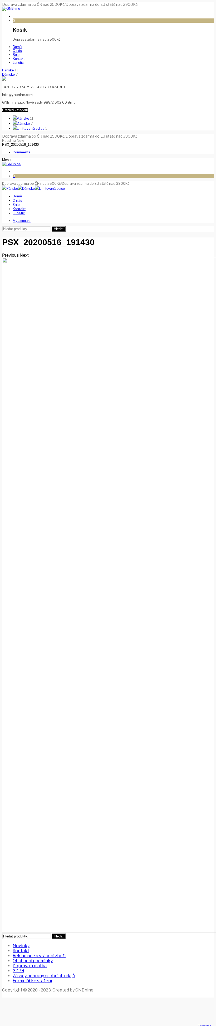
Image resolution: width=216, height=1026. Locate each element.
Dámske (10, 74)
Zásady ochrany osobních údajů (44, 975)
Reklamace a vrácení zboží (39, 955)
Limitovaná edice (32, 128)
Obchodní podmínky (33, 960)
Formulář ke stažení (32, 980)
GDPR (18, 970)
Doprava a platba (30, 965)
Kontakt (21, 950)
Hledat (58, 229)
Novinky (21, 945)
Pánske (10, 70)
